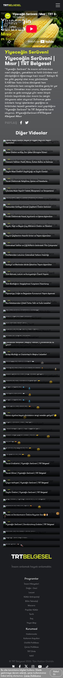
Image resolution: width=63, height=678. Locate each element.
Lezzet (31, 592)
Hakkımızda (31, 634)
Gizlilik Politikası (31, 642)
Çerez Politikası (31, 647)
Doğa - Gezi (31, 588)
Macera (31, 605)
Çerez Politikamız (32, 675)
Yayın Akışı (31, 622)
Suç (31, 618)
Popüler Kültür (31, 609)
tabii (31, 655)
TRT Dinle (31, 651)
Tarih (31, 614)
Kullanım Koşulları (31, 638)
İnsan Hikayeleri (31, 583)
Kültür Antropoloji (31, 596)
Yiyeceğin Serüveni (26, 52)
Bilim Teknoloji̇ (31, 601)
